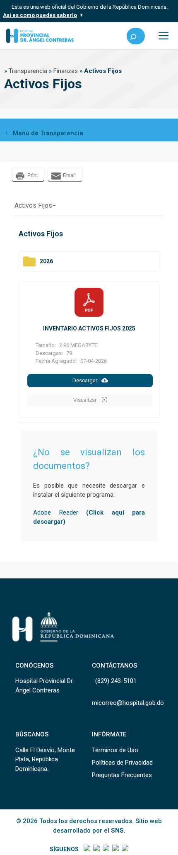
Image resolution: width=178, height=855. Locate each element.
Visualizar (85, 400)
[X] (96, 849)
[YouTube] (124, 849)
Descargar (84, 380)
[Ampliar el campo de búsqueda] (136, 36)
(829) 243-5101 (116, 681)
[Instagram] (105, 849)
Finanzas (65, 71)
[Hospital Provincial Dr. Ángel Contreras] (40, 35)
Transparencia (28, 71)
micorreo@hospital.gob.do (128, 703)
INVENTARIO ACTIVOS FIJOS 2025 (89, 328)
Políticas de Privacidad (122, 762)
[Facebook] (86, 849)
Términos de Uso (115, 750)
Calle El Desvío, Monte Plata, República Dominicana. (45, 759)
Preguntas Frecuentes (122, 775)
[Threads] (115, 849)
